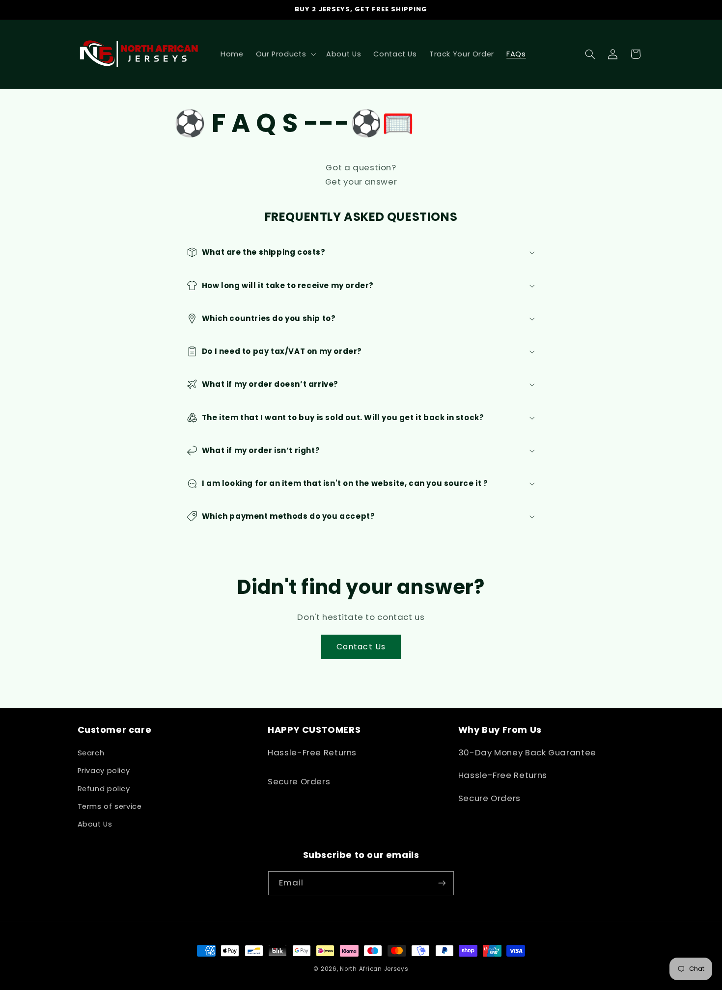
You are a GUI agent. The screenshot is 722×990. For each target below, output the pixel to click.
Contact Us (361, 646)
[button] (285, 54)
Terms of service (110, 806)
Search (91, 753)
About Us (95, 824)
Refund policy (104, 789)
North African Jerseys (374, 969)
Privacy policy (104, 771)
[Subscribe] (442, 883)
